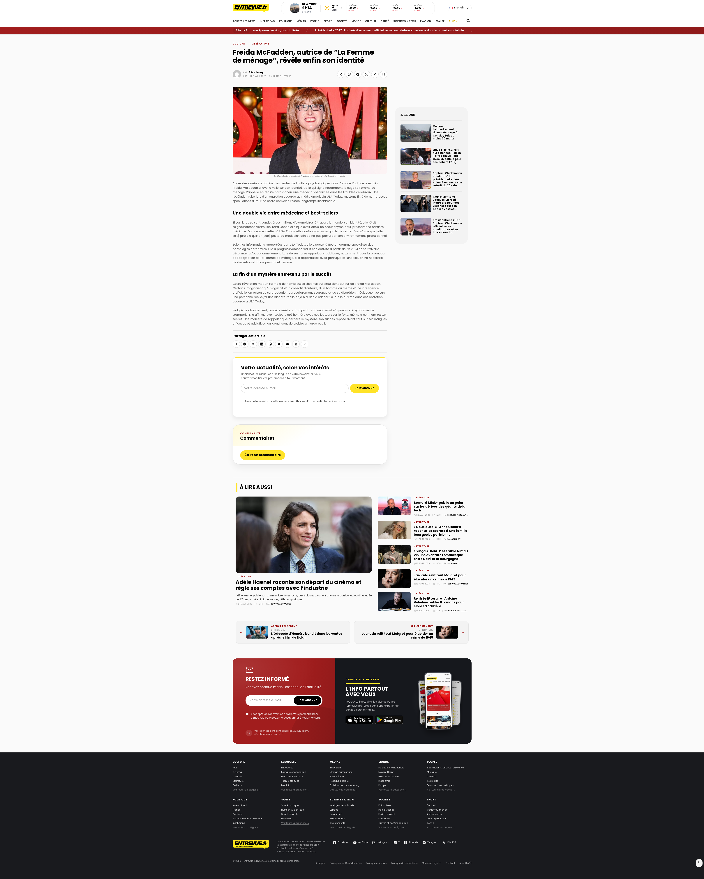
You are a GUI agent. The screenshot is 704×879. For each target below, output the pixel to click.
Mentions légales (431, 863)
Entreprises (287, 768)
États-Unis (384, 781)
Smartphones (337, 819)
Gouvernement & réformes (247, 819)
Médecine (286, 819)
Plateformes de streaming (344, 785)
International (240, 805)
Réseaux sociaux (339, 781)
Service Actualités (281, 604)
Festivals (237, 785)
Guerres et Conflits (388, 777)
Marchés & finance (292, 777)
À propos (320, 863)
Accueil (236, 37)
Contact (450, 863)
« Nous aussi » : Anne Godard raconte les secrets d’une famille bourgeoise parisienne (440, 531)
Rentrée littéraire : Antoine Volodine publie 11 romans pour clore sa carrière (439, 602)
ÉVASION (425, 22)
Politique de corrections (404, 863)
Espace (334, 810)
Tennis (430, 823)
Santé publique (290, 805)
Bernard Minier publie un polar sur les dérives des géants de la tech (439, 506)
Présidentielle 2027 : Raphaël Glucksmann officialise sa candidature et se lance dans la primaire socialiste (356, 30)
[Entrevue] (255, 8)
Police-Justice (386, 810)
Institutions (239, 823)
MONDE (356, 22)
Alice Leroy (454, 539)
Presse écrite (337, 777)
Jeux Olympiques (437, 819)
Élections (238, 814)
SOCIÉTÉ (341, 22)
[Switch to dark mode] (699, 863)
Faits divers (384, 805)
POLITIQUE (285, 22)
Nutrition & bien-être (292, 810)
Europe (382, 785)
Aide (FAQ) (465, 863)
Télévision (335, 768)
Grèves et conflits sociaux (393, 823)
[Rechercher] (468, 21)
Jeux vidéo (336, 814)
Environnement (386, 814)
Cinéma (237, 772)
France (236, 810)
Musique (237, 777)
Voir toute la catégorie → (247, 790)
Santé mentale (289, 814)
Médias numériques (341, 772)
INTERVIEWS (267, 22)
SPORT (328, 22)
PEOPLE (314, 22)
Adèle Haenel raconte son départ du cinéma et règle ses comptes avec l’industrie (298, 585)
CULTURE (370, 22)
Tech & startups (290, 781)
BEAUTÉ (439, 22)
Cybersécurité (337, 823)
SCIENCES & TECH (404, 22)
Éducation (384, 819)
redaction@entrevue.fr (300, 848)
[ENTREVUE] (251, 846)
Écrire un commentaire (263, 455)
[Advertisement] (431, 73)
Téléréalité (432, 781)
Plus (453, 21)
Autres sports (434, 814)
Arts (235, 768)
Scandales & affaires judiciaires (445, 768)
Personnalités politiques (440, 785)
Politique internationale (391, 768)
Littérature (254, 37)
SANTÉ (385, 22)
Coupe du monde (437, 810)
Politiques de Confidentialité (346, 863)
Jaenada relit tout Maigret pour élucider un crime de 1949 (440, 577)
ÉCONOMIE (288, 762)
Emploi (285, 785)
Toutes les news (244, 22)
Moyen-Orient (386, 772)
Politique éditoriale (376, 863)
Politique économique (293, 772)
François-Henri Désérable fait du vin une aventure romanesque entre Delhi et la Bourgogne (441, 555)
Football (431, 805)
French (459, 8)
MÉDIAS (301, 22)
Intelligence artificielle (342, 805)
